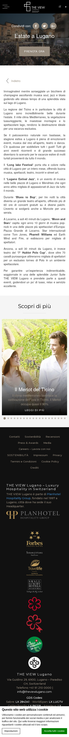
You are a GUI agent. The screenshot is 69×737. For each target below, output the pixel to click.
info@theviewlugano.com (34, 692)
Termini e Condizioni (23, 461)
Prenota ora (34, 51)
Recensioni (53, 436)
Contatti (14, 436)
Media (47, 442)
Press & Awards (28, 442)
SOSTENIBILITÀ (17, 455)
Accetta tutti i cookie (54, 731)
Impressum (40, 455)
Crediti (34, 467)
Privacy (57, 455)
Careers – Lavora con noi (34, 448)
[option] (34, 367)
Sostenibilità (33, 436)
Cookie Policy (50, 461)
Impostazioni (11, 731)
